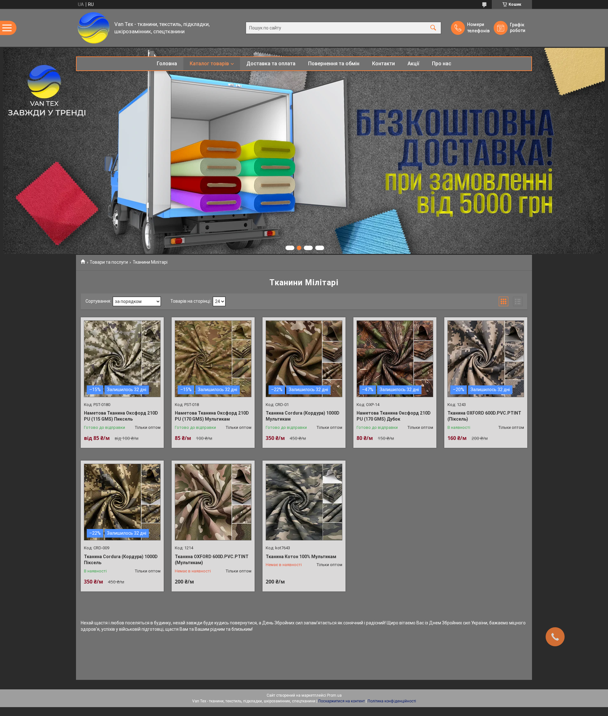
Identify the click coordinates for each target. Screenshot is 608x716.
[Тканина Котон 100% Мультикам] (304, 502)
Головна (167, 64)
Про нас (441, 64)
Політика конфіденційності (392, 701)
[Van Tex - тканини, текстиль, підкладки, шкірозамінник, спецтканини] (94, 27)
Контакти (383, 64)
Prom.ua (334, 695)
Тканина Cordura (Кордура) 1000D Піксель (121, 559)
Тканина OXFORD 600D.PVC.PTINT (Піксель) (484, 416)
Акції (413, 64)
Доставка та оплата (270, 64)
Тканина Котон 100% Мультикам (301, 556)
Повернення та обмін (333, 64)
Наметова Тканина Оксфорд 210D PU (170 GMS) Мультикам (212, 416)
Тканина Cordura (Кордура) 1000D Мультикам (302, 416)
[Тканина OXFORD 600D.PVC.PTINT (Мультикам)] (213, 502)
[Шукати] (433, 28)
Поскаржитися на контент (341, 701)
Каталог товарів (209, 64)
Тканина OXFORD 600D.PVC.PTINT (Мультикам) (212, 559)
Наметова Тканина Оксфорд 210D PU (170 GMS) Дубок (394, 416)
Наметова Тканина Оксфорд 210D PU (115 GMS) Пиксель (121, 416)
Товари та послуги (109, 262)
